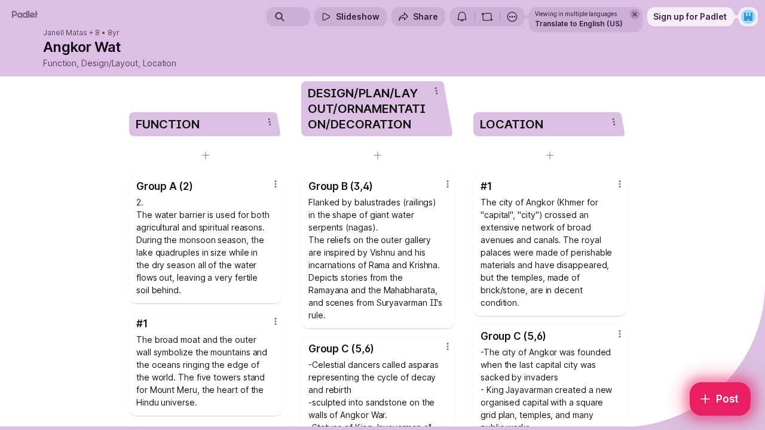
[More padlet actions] (512, 16)
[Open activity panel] (462, 16)
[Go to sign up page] (748, 16)
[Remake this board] (487, 16)
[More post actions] (275, 184)
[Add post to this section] (205, 155)
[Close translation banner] (634, 14)
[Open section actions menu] (269, 122)
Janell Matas (65, 33)
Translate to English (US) (579, 23)
